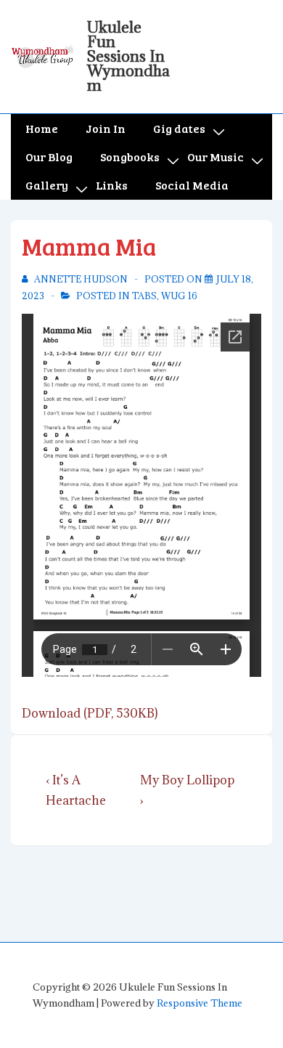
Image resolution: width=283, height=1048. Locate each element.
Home (41, 128)
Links (112, 184)
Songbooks (130, 156)
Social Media (192, 184)
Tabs (144, 295)
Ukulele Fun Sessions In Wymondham (128, 56)
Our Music (215, 156)
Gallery (46, 184)
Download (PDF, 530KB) (89, 713)
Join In (106, 128)
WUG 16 (179, 295)
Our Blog (49, 156)
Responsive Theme (199, 1003)
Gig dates (179, 128)
